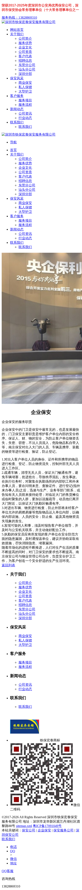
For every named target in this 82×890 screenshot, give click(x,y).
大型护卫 (25, 645)
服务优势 (25, 587)
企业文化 (25, 591)
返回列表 (8, 565)
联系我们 (25, 706)
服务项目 (25, 662)
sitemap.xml (24, 826)
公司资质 (25, 596)
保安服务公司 (63, 830)
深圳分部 (25, 618)
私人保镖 (25, 640)
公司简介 (25, 583)
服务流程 (25, 667)
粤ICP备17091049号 (47, 826)
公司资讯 (25, 684)
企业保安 (44, 830)
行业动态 (25, 689)
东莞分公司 (27, 609)
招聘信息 (25, 605)
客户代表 (25, 600)
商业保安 (25, 636)
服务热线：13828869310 (19, 17)
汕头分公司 (27, 613)
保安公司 (28, 830)
